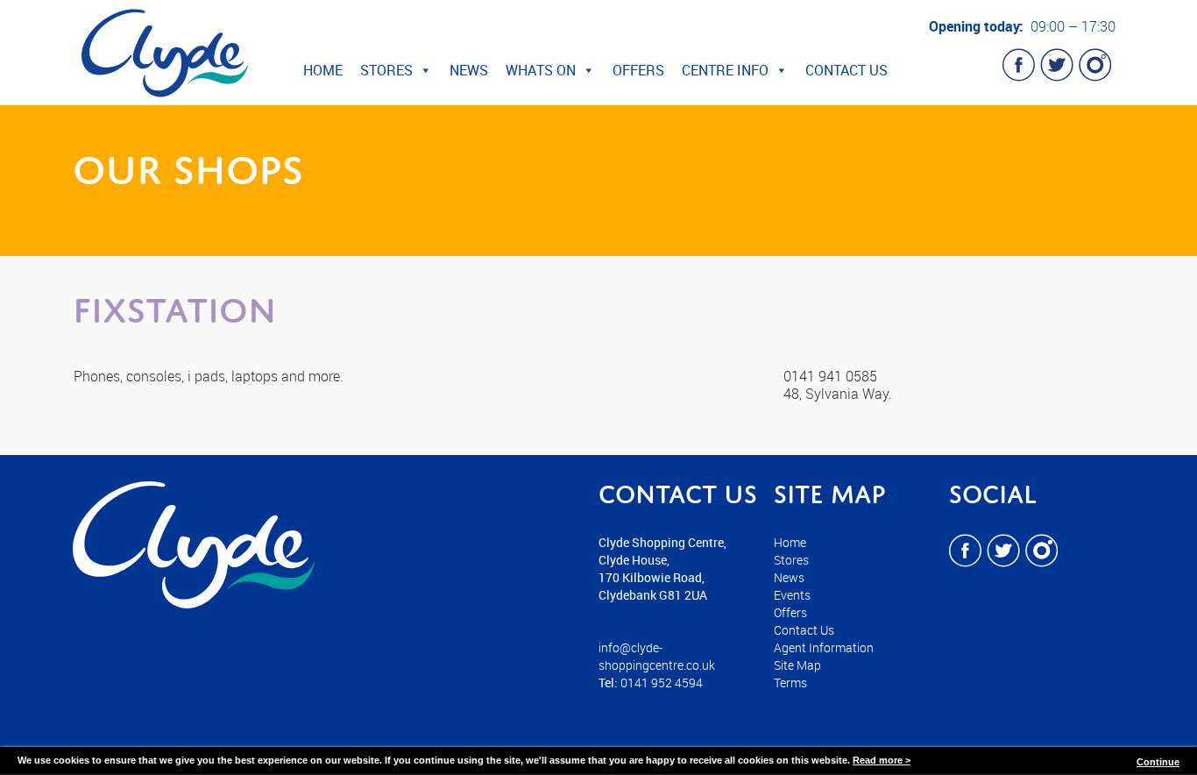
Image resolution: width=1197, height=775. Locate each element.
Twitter (1056, 65)
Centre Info (725, 70)
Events (792, 595)
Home (323, 70)
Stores (386, 70)
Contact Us (846, 70)
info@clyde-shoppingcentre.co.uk (656, 656)
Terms (790, 682)
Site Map (797, 665)
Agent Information (824, 647)
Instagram (1094, 65)
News (469, 70)
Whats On (541, 70)
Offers (638, 70)
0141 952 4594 (661, 682)
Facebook (1019, 65)
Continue (1158, 762)
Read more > (881, 760)
